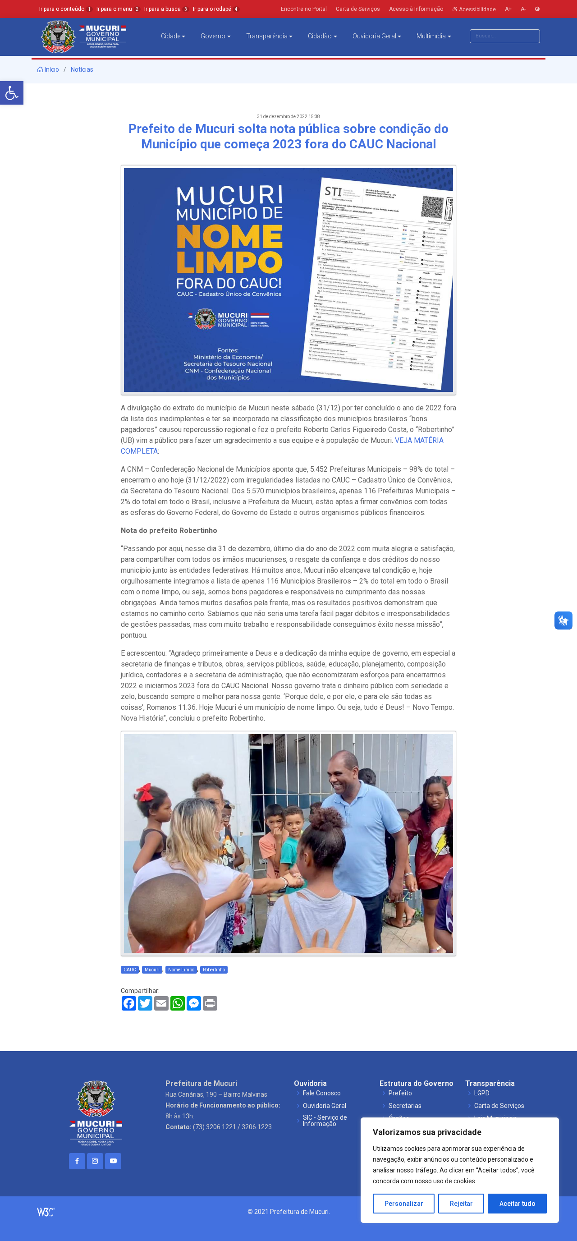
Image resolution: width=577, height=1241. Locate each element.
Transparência (267, 36)
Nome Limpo (181, 969)
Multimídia (431, 36)
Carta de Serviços (499, 1106)
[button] (11, 93)
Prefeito (400, 1093)
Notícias (82, 69)
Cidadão (320, 36)
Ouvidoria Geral (374, 36)
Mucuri (152, 969)
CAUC (130, 969)
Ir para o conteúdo (65, 9)
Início (51, 69)
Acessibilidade (477, 9)
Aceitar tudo (517, 1203)
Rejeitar (461, 1203)
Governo (213, 36)
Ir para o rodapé (215, 9)
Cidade (170, 36)
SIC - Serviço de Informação (325, 1120)
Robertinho (214, 969)
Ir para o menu (117, 9)
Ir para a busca (165, 9)
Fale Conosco (322, 1093)
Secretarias (405, 1106)
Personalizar (404, 1203)
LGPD (482, 1093)
